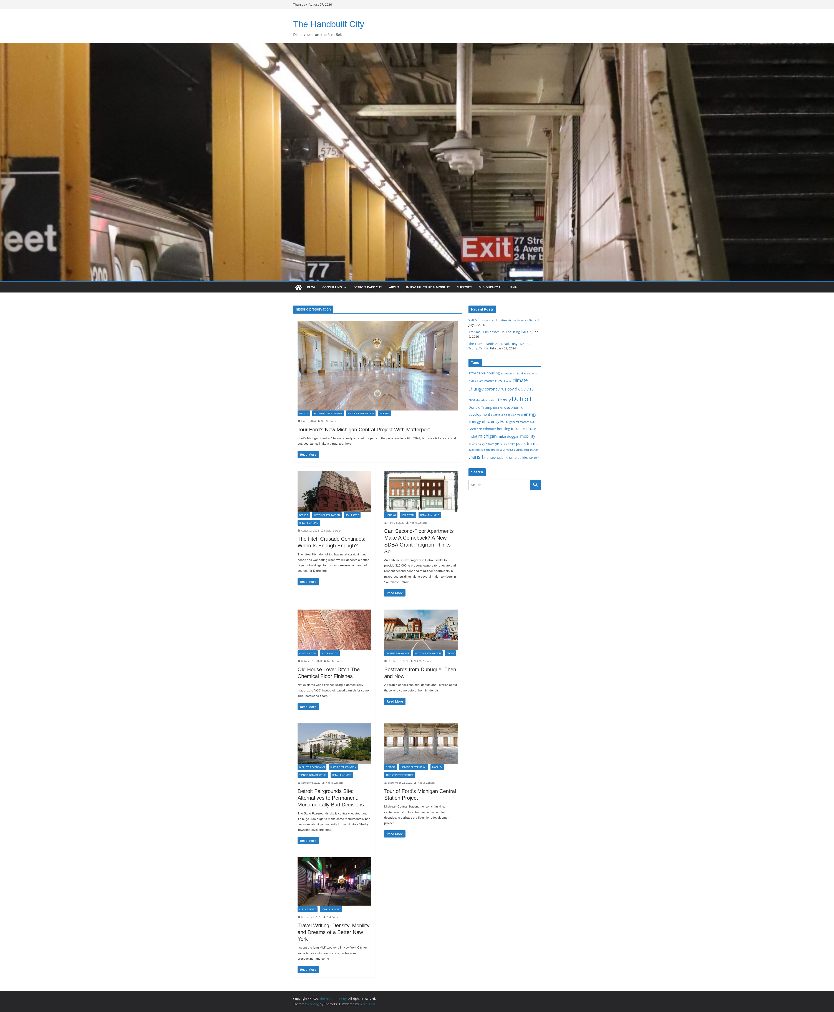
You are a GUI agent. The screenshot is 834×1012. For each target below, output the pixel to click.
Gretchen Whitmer (482, 429)
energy (530, 414)
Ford (504, 421)
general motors (519, 422)
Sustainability (330, 653)
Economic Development (328, 413)
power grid (493, 444)
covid (512, 389)
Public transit (307, 909)
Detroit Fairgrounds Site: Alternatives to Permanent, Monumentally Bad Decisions (331, 798)
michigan (487, 436)
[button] (344, 287)
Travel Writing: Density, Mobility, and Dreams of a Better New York (334, 932)
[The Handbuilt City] (417, 46)
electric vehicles (500, 414)
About (394, 287)
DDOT (471, 400)
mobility (527, 436)
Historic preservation (361, 413)
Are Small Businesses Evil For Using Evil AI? (499, 332)
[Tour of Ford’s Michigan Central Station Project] (421, 743)
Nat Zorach (333, 917)
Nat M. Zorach (329, 421)
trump (511, 457)
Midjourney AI (490, 287)
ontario (472, 443)
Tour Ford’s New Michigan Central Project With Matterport (364, 429)
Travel (450, 653)
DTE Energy (499, 407)
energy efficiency (483, 421)
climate (507, 381)
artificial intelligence (525, 373)
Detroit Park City (368, 287)
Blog (311, 287)
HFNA (512, 287)
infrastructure (523, 428)
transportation (494, 457)
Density (504, 399)
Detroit (303, 413)
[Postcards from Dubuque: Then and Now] (421, 630)
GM (532, 422)
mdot (472, 436)
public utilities (476, 449)
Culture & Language (397, 653)
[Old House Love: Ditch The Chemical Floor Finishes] (334, 630)
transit (475, 456)
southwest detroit (511, 450)
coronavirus (495, 389)
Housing (391, 515)
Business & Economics (312, 767)
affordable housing (484, 373)
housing (503, 428)
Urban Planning (308, 522)
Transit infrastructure (313, 774)
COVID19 (526, 389)
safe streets (492, 449)
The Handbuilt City (328, 24)
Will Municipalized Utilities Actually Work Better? (503, 320)
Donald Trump (480, 407)
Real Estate (352, 515)
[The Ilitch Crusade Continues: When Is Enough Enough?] (334, 491)
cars (498, 380)
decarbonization (486, 400)
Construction (307, 653)
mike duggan (508, 436)
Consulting (332, 287)
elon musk (517, 414)
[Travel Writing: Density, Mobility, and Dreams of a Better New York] (334, 881)
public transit (527, 443)
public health (507, 443)
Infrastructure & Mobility (428, 287)
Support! (464, 287)
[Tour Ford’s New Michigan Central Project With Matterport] (378, 365)
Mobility (384, 413)
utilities (523, 457)
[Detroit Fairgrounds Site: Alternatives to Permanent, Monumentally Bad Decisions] (334, 743)
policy (481, 443)
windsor (534, 457)
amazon (506, 373)
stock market (531, 449)
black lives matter (481, 381)
